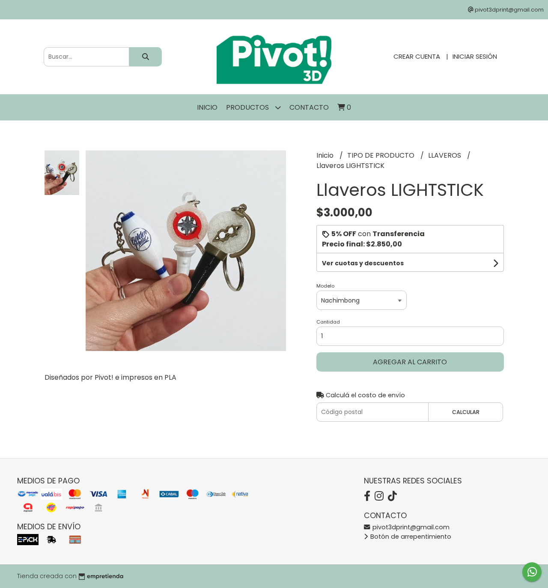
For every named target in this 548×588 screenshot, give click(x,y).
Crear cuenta (416, 56)
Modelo (325, 285)
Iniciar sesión (475, 56)
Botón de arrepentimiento (410, 536)
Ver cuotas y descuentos (363, 263)
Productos (248, 107)
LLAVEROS (445, 155)
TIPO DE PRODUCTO (381, 155)
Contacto (309, 107)
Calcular (466, 412)
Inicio (207, 107)
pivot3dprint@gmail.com (410, 527)
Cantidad (328, 321)
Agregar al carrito (410, 362)
